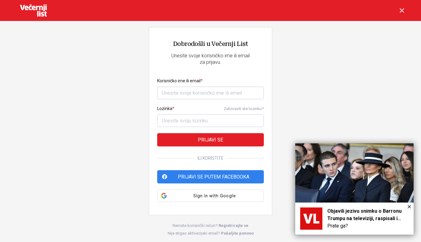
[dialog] (354, 189)
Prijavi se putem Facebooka (213, 177)
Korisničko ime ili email (179, 80)
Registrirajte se (233, 225)
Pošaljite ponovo (237, 233)
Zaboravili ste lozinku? (244, 108)
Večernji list (33, 10)
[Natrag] (402, 10)
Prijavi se (210, 140)
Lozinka (164, 108)
